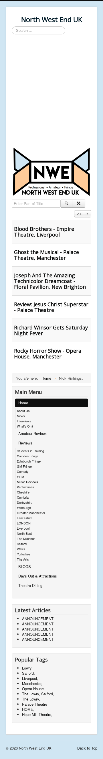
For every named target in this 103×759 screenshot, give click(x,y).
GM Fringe (24, 466)
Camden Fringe (27, 456)
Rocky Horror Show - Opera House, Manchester (47, 353)
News (21, 415)
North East (24, 533)
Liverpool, (30, 678)
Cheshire (23, 492)
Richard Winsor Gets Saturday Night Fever (51, 330)
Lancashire (24, 518)
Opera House (33, 688)
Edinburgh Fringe (29, 461)
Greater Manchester (31, 512)
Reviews (25, 443)
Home (23, 402)
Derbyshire (24, 502)
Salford (22, 543)
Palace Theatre (34, 704)
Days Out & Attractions (37, 576)
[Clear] (79, 204)
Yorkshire (23, 554)
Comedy (23, 471)
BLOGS (24, 566)
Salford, (28, 673)
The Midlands (26, 538)
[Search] (67, 204)
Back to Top (87, 748)
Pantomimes (25, 487)
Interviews (24, 421)
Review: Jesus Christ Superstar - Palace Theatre (51, 307)
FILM (20, 476)
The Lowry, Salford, (38, 693)
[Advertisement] (51, 91)
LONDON (24, 523)
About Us (23, 410)
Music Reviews (27, 481)
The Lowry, (31, 699)
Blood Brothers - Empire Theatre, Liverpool (44, 231)
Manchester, (32, 683)
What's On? (25, 426)
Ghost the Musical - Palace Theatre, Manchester (46, 255)
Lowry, (27, 668)
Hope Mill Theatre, (37, 714)
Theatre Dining (30, 585)
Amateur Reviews (32, 433)
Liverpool (23, 528)
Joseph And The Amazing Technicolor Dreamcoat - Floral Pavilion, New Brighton (50, 281)
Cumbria (23, 497)
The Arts (23, 559)
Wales (21, 549)
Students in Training (30, 450)
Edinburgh (24, 507)
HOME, (28, 709)
